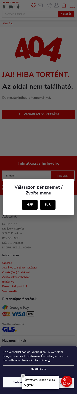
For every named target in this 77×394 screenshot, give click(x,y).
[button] (66, 381)
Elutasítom (20, 382)
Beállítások (38, 369)
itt (49, 360)
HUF (30, 205)
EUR (48, 205)
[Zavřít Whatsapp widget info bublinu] (23, 376)
